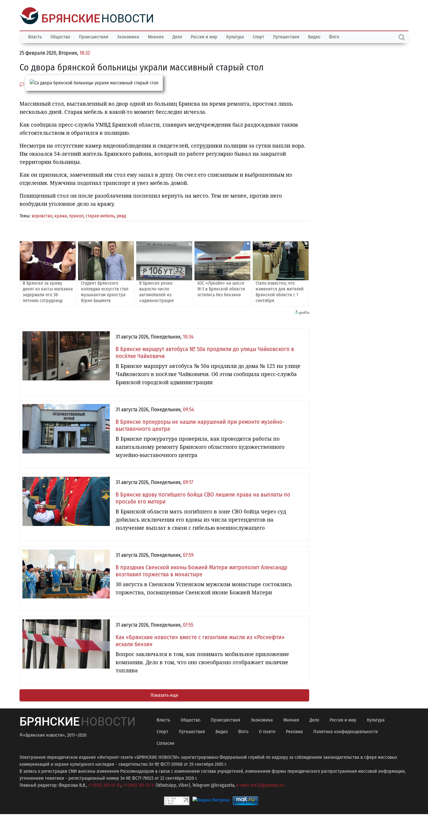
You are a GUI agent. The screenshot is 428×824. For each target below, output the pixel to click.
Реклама (294, 731)
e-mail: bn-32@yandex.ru (260, 784)
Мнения (156, 36)
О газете (267, 731)
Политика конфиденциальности (345, 731)
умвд (121, 215)
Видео (314, 36)
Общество (60, 36)
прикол (76, 215)
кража (60, 215)
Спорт (258, 36)
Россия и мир (204, 36)
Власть (35, 36)
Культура (235, 36)
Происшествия (93, 36)
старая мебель (100, 215)
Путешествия (286, 36)
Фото (334, 36)
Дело (177, 36)
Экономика (128, 36)
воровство (42, 215)
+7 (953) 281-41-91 (104, 784)
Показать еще (164, 694)
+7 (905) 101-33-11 (139, 784)
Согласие (165, 742)
